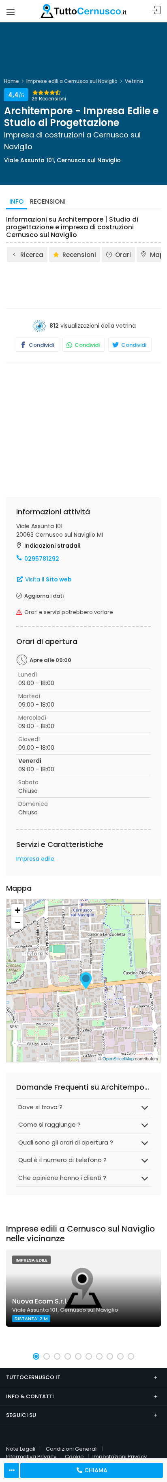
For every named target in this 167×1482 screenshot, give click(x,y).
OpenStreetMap (118, 1058)
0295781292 (41, 559)
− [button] (17, 922)
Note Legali (20, 1449)
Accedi (156, 10)
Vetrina (134, 81)
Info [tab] (16, 201)
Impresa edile (35, 859)
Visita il (48, 579)
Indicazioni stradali (52, 546)
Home (11, 81)
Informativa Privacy (31, 1456)
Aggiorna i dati (44, 596)
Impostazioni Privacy (119, 1456)
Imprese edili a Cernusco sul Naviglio (72, 81)
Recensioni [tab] (48, 201)
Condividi (41, 345)
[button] (36, 1356)
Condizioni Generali (72, 1449)
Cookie (74, 1456)
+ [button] (17, 910)
